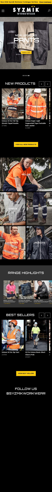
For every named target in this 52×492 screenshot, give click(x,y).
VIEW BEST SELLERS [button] (26, 373)
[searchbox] (36, 10)
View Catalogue (45, 2)
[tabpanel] (26, 43)
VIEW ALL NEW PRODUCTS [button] (26, 144)
